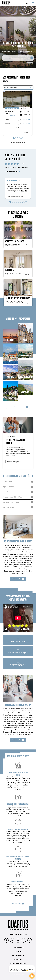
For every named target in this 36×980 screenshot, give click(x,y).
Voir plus (24, 191)
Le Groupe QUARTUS (18, 947)
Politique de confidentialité (18, 963)
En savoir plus (16, 579)
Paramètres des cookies (18, 975)
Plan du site (18, 959)
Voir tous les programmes (18, 142)
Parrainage (18, 951)
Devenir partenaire (18, 955)
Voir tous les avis (11, 171)
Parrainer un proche (14, 462)
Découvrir (28, 245)
